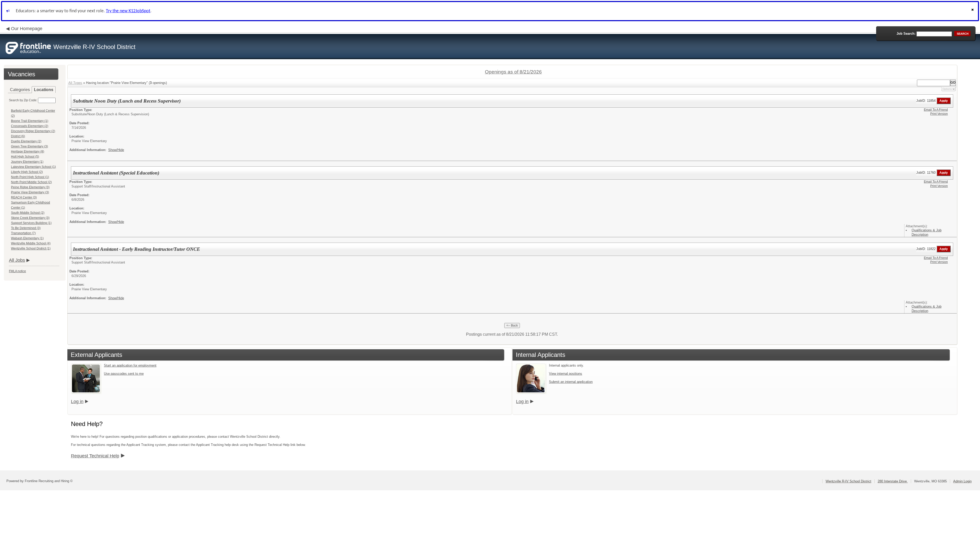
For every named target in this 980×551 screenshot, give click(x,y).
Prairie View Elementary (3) (30, 192)
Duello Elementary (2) (26, 141)
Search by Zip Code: (23, 100)
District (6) (18, 136)
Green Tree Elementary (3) (29, 146)
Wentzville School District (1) (31, 248)
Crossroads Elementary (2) (29, 126)
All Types (75, 83)
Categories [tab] (20, 89)
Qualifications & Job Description (926, 232)
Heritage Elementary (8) (27, 151)
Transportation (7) (23, 233)
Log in (77, 401)
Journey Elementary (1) (27, 162)
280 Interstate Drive (893, 481)
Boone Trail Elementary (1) (29, 121)
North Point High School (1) (30, 177)
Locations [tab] (43, 89)
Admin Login (962, 481)
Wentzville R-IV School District (848, 481)
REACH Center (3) (24, 197)
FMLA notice (17, 271)
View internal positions (565, 373)
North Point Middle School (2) (31, 182)
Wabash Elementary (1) (27, 238)
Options (947, 88)
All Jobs (17, 260)
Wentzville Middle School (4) (31, 243)
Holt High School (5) (25, 156)
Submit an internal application (571, 382)
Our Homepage (26, 28)
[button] (973, 11)
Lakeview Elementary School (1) (33, 167)
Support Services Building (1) (31, 223)
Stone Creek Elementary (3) (30, 218)
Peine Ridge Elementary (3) (30, 187)
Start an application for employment (130, 365)
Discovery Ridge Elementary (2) (33, 131)
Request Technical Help (95, 456)
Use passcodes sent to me (124, 373)
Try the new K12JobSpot (128, 11)
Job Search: (906, 33)
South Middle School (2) (27, 213)
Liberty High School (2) (27, 172)
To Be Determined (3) (26, 228)
